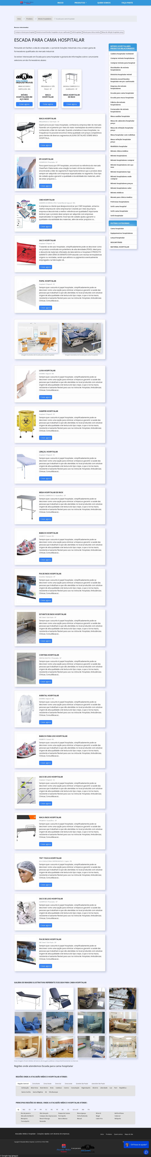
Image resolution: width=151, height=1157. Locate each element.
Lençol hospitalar (118, 238)
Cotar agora (24, 104)
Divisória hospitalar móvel (121, 74)
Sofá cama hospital (118, 206)
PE (57, 1110)
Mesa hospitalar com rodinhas (123, 135)
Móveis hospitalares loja (120, 172)
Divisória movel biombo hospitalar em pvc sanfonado (53, 32)
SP (35, 1110)
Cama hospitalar (117, 228)
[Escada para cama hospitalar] (24, 78)
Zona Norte (36, 1084)
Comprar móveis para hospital (24, 32)
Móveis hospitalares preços (122, 183)
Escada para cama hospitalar (122, 93)
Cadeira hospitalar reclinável (122, 54)
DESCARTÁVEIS (116, 242)
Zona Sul (58, 1084)
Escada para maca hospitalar (122, 98)
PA (89, 1110)
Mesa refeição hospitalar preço (121, 140)
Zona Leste (68, 1084)
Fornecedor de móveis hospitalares (120, 110)
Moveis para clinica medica (91, 32)
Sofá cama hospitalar (119, 211)
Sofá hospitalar (76, 32)
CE (68, 1110)
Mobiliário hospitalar (119, 146)
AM (83, 1110)
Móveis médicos (117, 193)
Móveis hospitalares (119, 156)
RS (52, 1110)
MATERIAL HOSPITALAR (120, 247)
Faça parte (127, 2)
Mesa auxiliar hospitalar (120, 116)
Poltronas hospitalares (120, 202)
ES (30, 1110)
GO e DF (75, 1110)
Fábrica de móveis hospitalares (118, 103)
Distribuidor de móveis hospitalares (120, 68)
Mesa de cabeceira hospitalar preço (122, 122)
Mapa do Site (129, 1134)
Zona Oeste (47, 1084)
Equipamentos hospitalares (122, 233)
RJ (18, 1110)
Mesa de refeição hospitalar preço (112, 32)
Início (102, 1134)
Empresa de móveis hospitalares (118, 87)
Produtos (80, 2)
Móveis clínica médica (119, 151)
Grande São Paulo (82, 1084)
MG (24, 1110)
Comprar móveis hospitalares (122, 58)
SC (46, 1110)
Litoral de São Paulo (98, 1084)
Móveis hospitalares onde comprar (121, 177)
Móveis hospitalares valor (121, 188)
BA (63, 1110)
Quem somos (104, 2)
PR (41, 1110)
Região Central (23, 1084)
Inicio (60, 2)
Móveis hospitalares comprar (122, 160)
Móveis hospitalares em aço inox (122, 166)
